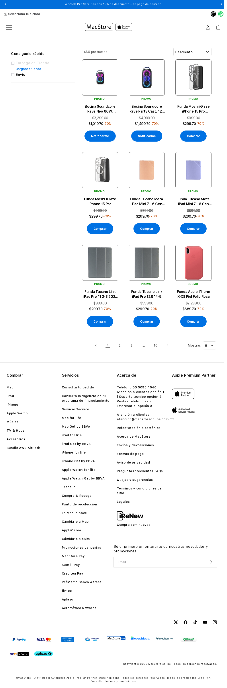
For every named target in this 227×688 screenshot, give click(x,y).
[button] (5, 4)
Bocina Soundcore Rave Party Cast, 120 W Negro (146, 109)
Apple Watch (17, 413)
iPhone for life (74, 452)
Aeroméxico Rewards (79, 608)
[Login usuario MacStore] (207, 27)
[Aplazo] (43, 654)
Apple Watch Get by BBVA (83, 478)
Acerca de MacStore (134, 436)
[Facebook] (185, 623)
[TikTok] (195, 623)
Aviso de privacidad (133, 462)
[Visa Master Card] (43, 639)
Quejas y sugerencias (135, 479)
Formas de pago (130, 454)
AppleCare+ (71, 530)
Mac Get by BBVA (76, 426)
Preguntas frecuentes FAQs (140, 471)
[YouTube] (205, 623)
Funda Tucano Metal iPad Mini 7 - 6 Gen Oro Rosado (147, 202)
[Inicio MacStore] (108, 27)
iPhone (12, 404)
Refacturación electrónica (139, 428)
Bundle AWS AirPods (24, 448)
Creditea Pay (72, 573)
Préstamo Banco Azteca (82, 582)
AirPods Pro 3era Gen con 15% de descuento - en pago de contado (113, 4)
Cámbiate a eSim (76, 539)
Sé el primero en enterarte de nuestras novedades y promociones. (161, 548)
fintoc (67, 590)
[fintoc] (19, 654)
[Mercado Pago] (91, 639)
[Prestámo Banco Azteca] (188, 639)
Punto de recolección (79, 504)
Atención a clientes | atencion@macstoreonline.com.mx (145, 417)
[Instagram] (215, 623)
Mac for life (71, 418)
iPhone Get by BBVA (78, 461)
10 (155, 345)
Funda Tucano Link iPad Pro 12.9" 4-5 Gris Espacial (146, 294)
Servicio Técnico (76, 409)
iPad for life (72, 435)
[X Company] (176, 623)
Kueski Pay (71, 565)
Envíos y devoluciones (135, 445)
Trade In (69, 487)
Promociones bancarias (82, 547)
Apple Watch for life (79, 470)
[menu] (8, 27)
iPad (10, 396)
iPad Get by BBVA (76, 444)
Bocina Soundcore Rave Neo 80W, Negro (100, 109)
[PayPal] (19, 639)
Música (13, 422)
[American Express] (67, 639)
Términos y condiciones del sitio (140, 491)
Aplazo (68, 599)
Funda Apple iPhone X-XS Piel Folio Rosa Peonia (193, 294)
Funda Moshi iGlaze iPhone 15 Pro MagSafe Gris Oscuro (193, 109)
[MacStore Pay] (116, 638)
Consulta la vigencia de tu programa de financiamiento (86, 398)
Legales (123, 501)
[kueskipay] (140, 638)
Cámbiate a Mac (75, 521)
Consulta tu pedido (78, 387)
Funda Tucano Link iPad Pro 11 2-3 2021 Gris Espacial (100, 294)
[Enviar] (211, 562)
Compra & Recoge (77, 495)
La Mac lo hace (74, 513)
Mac (10, 387)
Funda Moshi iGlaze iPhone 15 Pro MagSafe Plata (100, 202)
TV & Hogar (16, 430)
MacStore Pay (73, 556)
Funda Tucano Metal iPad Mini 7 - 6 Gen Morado (193, 202)
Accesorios (16, 439)
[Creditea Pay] (164, 638)
